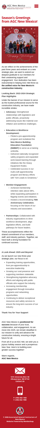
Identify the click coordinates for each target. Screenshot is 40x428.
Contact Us (20, 381)
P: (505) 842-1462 (20, 398)
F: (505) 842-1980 (20, 400)
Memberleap (28, 421)
